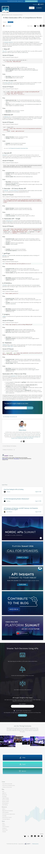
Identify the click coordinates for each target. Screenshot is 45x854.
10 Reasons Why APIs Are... (7, 449)
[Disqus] (22, 468)
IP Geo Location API (8, 82)
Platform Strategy (5, 798)
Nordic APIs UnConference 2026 (8, 785)
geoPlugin (4, 255)
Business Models (5, 801)
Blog (3, 791)
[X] (25, 836)
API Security (4, 794)
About (3, 823)
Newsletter (4, 815)
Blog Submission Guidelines (7, 810)
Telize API (4, 51)
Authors (3, 824)
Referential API (7, 116)
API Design (4, 796)
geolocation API (14, 376)
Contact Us (4, 828)
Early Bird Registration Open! (31, 1)
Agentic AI (4, 793)
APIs (16, 416)
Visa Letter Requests (6, 819)
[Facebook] (35, 836)
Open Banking (5, 804)
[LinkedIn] (31, 836)
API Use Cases (12, 416)
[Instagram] (42, 836)
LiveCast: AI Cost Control (7, 787)
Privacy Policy (5, 830)
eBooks (3, 809)
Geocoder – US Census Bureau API (11, 190)
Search (40, 7)
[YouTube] (38, 836)
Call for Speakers (5, 812)
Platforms (10, 22)
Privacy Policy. (38, 712)
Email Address (22, 703)
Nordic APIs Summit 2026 (7, 783)
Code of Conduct (5, 826)
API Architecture (5, 803)
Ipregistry (4, 316)
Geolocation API (9, 220)
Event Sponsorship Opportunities (8, 814)
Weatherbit (4, 344)
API (3, 416)
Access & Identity (5, 799)
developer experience (8, 42)
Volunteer (4, 831)
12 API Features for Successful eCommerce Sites (18, 148)
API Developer (7, 416)
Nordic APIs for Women (7, 817)
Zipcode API (4, 155)
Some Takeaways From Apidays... (10, 446)
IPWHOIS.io (4, 285)
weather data (9, 346)
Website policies (35, 843)
